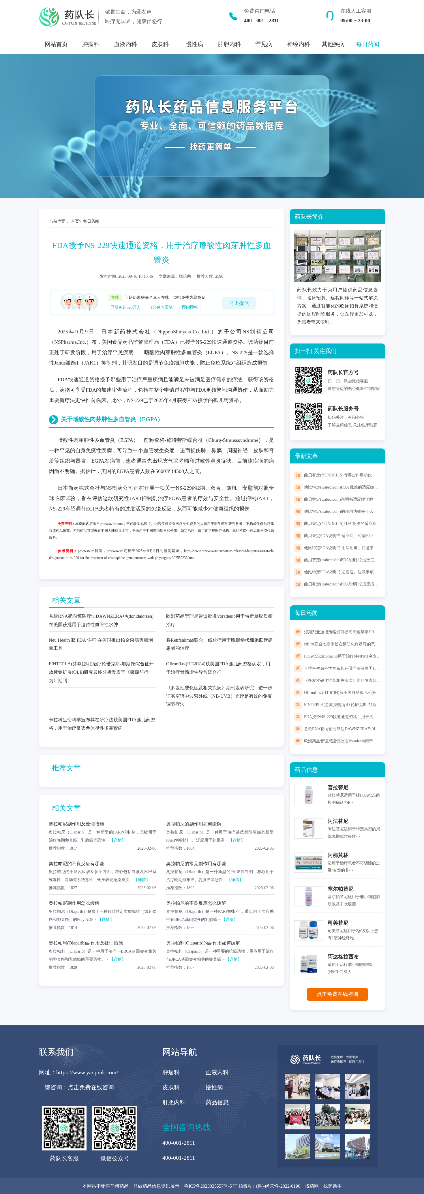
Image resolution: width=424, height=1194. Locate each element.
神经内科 (298, 44)
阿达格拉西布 (343, 957)
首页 (75, 221)
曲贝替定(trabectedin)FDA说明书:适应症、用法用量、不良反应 (359, 584)
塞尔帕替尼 (341, 889)
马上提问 (239, 303)
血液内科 (125, 44)
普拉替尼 (338, 787)
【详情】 (118, 840)
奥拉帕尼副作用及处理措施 (76, 823)
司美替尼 (338, 923)
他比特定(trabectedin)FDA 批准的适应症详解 (343, 487)
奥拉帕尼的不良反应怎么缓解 (196, 903)
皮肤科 (160, 44)
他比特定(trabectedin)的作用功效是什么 (338, 511)
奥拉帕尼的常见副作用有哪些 (196, 863)
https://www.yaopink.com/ (87, 1072)
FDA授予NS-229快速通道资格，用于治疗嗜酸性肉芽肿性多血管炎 (363, 717)
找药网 (312, 1186)
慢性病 (194, 44)
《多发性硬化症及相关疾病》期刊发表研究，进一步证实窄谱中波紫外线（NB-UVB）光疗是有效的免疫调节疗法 (219, 696)
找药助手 (332, 1186)
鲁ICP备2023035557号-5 (208, 1186)
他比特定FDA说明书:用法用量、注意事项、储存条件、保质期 (359, 548)
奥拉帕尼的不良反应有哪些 (76, 863)
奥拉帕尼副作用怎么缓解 (74, 903)
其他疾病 (333, 44)
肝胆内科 (229, 44)
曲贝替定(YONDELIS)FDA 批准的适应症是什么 (346, 523)
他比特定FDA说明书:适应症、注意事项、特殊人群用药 (353, 572)
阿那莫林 (338, 855)
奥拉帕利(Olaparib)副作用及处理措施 (86, 942)
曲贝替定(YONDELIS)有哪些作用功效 (338, 475)
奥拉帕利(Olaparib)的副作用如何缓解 (203, 942)
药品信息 (217, 1102)
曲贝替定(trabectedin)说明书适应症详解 (338, 499)
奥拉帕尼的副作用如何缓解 (194, 823)
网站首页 (56, 44)
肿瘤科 (91, 44)
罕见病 (264, 44)
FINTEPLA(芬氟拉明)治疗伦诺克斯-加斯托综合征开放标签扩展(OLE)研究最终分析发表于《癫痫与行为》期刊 (101, 672)
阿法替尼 (338, 821)
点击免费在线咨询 (337, 994)
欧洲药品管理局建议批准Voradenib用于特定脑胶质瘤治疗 (354, 741)
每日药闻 (367, 44)
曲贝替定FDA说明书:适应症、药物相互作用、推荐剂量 (353, 536)
